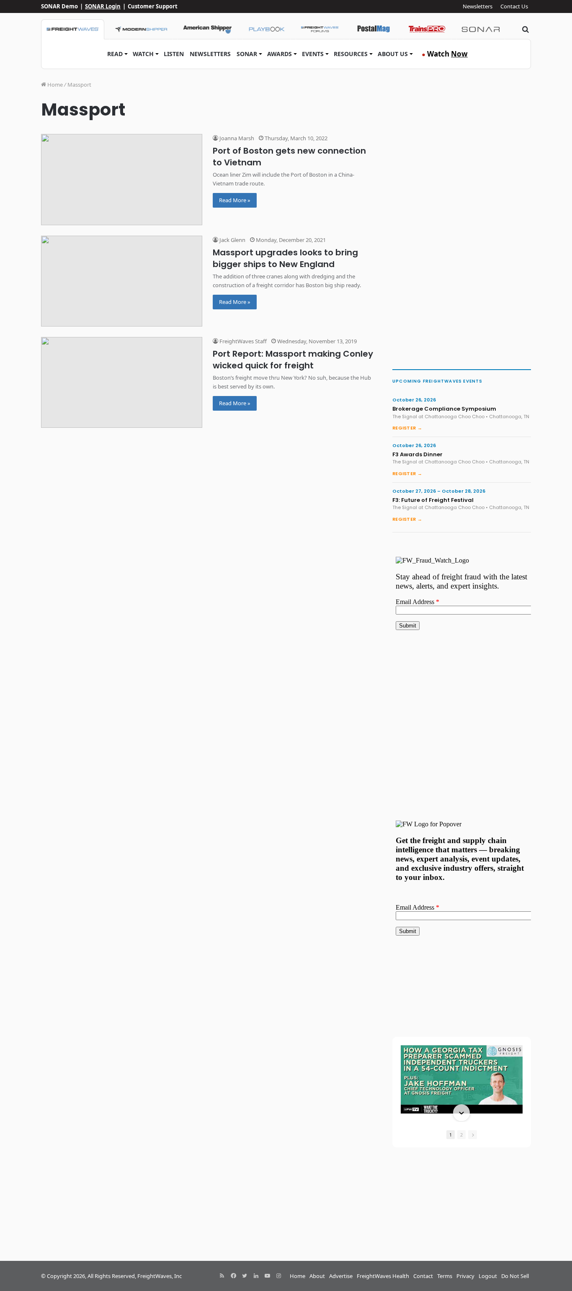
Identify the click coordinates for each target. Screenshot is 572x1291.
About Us (393, 54)
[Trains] (427, 29)
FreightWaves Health (383, 1276)
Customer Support (153, 6)
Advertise (341, 1276)
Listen (174, 54)
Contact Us (514, 6)
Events (313, 54)
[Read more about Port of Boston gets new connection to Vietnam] (121, 179)
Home (54, 84)
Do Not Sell (515, 1276)
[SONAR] (480, 29)
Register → (407, 427)
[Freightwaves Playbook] (266, 29)
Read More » (234, 200)
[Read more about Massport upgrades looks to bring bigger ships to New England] (121, 281)
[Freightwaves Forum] (320, 29)
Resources (351, 54)
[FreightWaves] (72, 29)
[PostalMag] (373, 29)
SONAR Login (103, 6)
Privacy (465, 1276)
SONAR (247, 54)
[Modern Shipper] (141, 29)
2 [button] (461, 1135)
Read (115, 54)
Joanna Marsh (236, 138)
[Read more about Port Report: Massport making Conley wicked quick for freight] (121, 382)
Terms (444, 1276)
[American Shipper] (207, 29)
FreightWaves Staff (242, 341)
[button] (461, 1046)
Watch (143, 54)
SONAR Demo (59, 6)
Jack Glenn (231, 240)
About (317, 1276)
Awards (279, 54)
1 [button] (450, 1135)
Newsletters (477, 6)
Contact (423, 1276)
